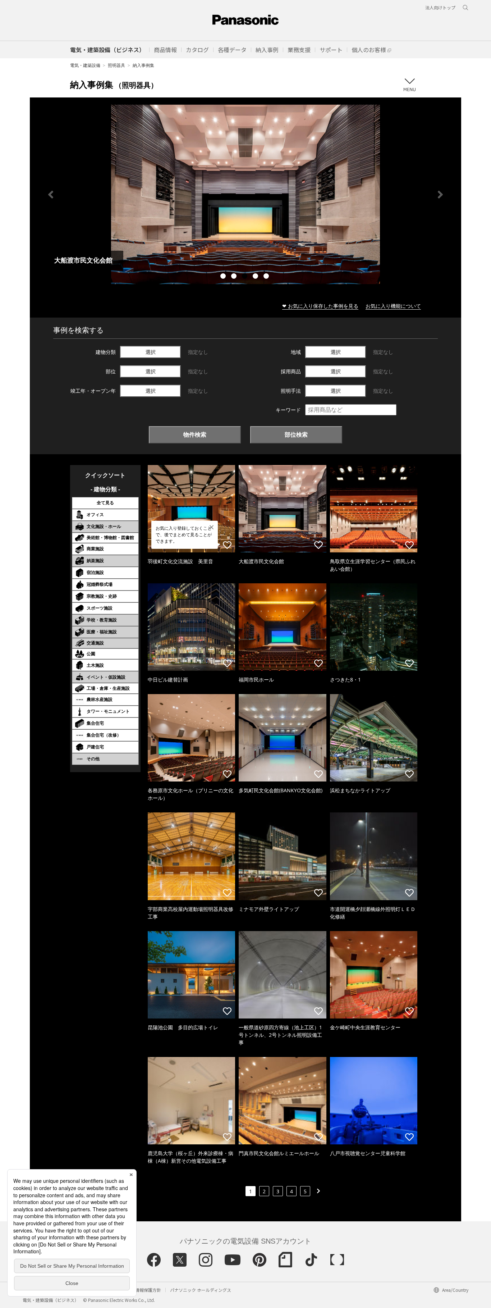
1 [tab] (224, 277)
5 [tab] (267, 277)
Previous (50, 194)
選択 (151, 351)
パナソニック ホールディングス (200, 1290)
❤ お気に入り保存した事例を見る (320, 305)
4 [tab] (256, 277)
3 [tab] (245, 277)
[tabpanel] (245, 194)
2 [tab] (234, 277)
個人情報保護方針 (144, 1290)
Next (440, 194)
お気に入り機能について (393, 305)
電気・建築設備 (85, 65)
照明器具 (116, 65)
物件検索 (194, 434)
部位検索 (296, 434)
